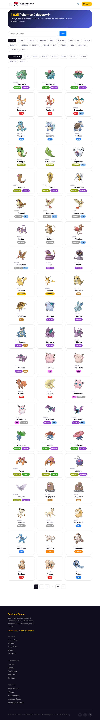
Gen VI (73, 57)
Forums (11, 668)
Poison (46, 45)
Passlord (11, 664)
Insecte (13, 45)
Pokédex (11, 643)
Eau (52, 40)
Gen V (63, 57)
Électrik (61, 40)
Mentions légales (14, 699)
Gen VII (83, 57)
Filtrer (63, 34)
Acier (21, 40)
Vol (24, 50)
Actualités (11, 654)
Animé (10, 650)
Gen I (27, 57)
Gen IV (54, 57)
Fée (71, 40)
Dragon (42, 40)
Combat (31, 40)
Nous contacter (14, 695)
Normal (24, 45)
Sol (72, 45)
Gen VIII (13, 61)
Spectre (82, 45)
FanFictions (12, 671)
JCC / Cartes (13, 647)
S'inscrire (87, 4)
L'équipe (11, 692)
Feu (78, 40)
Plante (35, 45)
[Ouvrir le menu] (10, 4)
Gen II (35, 57)
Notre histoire (13, 689)
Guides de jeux (13, 640)
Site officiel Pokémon (16, 702)
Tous (12, 40)
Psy (55, 45)
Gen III (44, 57)
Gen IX (23, 61)
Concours (11, 678)
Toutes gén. (15, 57)
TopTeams (11, 675)
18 (58, 587)
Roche (63, 45)
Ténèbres (14, 50)
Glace (87, 40)
